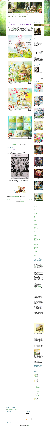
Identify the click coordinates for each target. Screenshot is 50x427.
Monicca (35, 235)
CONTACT (19, 14)
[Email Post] (20, 144)
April (37, 394)
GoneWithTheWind (37, 220)
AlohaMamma (36, 206)
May (36, 393)
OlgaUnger (35, 238)
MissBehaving (36, 234)
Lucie (35, 232)
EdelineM (35, 217)
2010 (36, 403)
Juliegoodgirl (36, 228)
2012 (36, 400)
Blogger (29, 425)
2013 (36, 399)
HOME (9, 14)
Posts (27, 418)
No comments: (17, 144)
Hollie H (35, 221)
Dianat (35, 216)
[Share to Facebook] (24, 144)
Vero (35, 255)
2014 (36, 398)
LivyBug (35, 231)
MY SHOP (32, 14)
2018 (36, 380)
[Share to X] (23, 144)
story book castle (9, 29)
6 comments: (17, 196)
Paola (35, 241)
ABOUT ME (13, 14)
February (37, 395)
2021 (36, 376)
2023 (36, 374)
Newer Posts (9, 199)
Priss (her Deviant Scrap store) (38, 243)
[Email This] (22, 144)
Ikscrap (35, 223)
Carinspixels (36, 210)
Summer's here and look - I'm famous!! (13, 149)
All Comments (29, 419)
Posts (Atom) (22, 201)
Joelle (35, 227)
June (37, 386)
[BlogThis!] (22, 196)
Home (20, 199)
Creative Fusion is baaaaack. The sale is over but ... (38, 388)
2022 (36, 375)
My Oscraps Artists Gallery (12, 16)
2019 (36, 379)
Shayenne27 (36, 247)
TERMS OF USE (26, 14)
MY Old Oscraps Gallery (22, 16)
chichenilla (35, 213)
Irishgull (35, 224)
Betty (35, 209)
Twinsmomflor (36, 254)
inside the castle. (15, 29)
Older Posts (30, 199)
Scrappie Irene (36, 244)
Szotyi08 (35, 251)
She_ (35, 248)
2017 (36, 381)
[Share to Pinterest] (25, 144)
